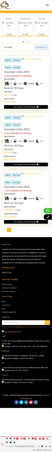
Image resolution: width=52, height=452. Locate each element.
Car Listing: (8, 47)
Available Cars (41, 47)
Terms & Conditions (9, 288)
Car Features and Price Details (25, 107)
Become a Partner (9, 291)
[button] (23, 42)
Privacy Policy (7, 284)
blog (3, 301)
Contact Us (6, 305)
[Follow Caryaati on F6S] (11, 331)
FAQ (3, 308)
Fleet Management (9, 312)
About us (6, 244)
